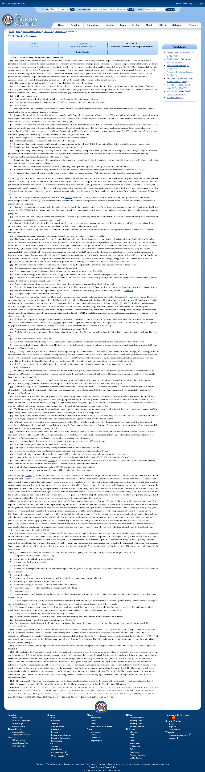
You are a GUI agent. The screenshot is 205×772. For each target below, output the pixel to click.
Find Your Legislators (21, 721)
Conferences (56, 729)
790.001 (126, 67)
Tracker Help (174, 730)
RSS (173, 717)
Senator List (17, 718)
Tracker (193, 25)
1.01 (106, 287)
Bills (53, 718)
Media (135, 25)
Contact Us (95, 738)
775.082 (11, 626)
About (148, 25)
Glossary (133, 732)
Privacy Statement (96, 767)
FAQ (132, 735)
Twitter (170, 717)
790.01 (49, 73)
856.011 (77, 131)
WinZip (172, 739)
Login (200, 3)
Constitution (56, 749)
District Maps (17, 723)
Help (132, 738)
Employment (96, 732)
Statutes (54, 746)
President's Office (137, 718)
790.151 (28, 131)
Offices (162, 25)
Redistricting (56, 741)
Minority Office (136, 723)
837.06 (58, 281)
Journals (54, 723)
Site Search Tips (18, 746)
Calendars (55, 721)
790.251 (68, 620)
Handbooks (134, 752)
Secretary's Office (137, 726)
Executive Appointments (61, 735)
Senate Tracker (173, 721)
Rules (132, 749)
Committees (93, 25)
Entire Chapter (83, 52)
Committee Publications (21, 735)
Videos (93, 721)
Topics (93, 723)
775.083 (23, 626)
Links (132, 740)
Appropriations (57, 726)
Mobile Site (20, 3)
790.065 (65, 118)
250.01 (76, 287)
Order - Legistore (58, 756)
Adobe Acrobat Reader (179, 735)
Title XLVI (48, 32)
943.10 (118, 303)
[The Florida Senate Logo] (20, 20)
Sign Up (192, 3)
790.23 (61, 102)
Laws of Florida (58, 752)
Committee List (18, 732)
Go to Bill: (45, 10)
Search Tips (135, 743)
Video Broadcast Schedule (101, 726)
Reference (177, 25)
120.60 (28, 475)
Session (110, 25)
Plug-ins (169, 732)
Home (61, 25)
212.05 (105, 326)
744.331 (68, 197)
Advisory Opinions (137, 755)
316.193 (125, 131)
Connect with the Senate (178, 715)
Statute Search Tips (175, 97)
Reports (54, 732)
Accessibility (110, 767)
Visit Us (94, 735)
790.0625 (128, 290)
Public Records (136, 758)
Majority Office (136, 721)
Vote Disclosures (18, 726)
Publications (96, 718)
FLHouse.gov (8, 3)
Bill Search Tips (18, 740)
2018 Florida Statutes (32, 32)
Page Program (96, 740)
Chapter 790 (60, 32)
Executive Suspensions (60, 738)
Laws (123, 25)
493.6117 (150, 636)
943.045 (15, 358)
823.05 (50, 555)
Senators (75, 25)
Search (140, 9)
